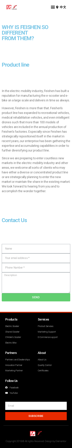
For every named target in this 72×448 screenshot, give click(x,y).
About (42, 353)
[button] (53, 7)
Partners (11, 353)
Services (43, 319)
